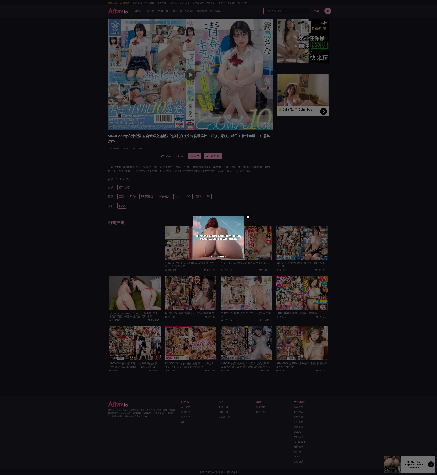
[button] (247, 217)
